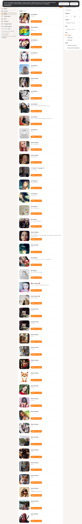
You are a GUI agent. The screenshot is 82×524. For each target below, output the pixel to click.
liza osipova (34, 219)
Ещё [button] (7, 33)
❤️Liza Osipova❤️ (35, 283)
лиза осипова (34, 514)
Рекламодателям (5, 31)
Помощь (12, 31)
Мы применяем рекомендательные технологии (9, 36)
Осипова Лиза (34, 309)
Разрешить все (64, 4)
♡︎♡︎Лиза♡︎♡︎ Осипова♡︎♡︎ (38, 168)
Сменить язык (5, 28)
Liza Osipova (34, 14)
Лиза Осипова (34, 78)
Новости (4, 33)
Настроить (74, 4)
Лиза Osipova (34, 27)
